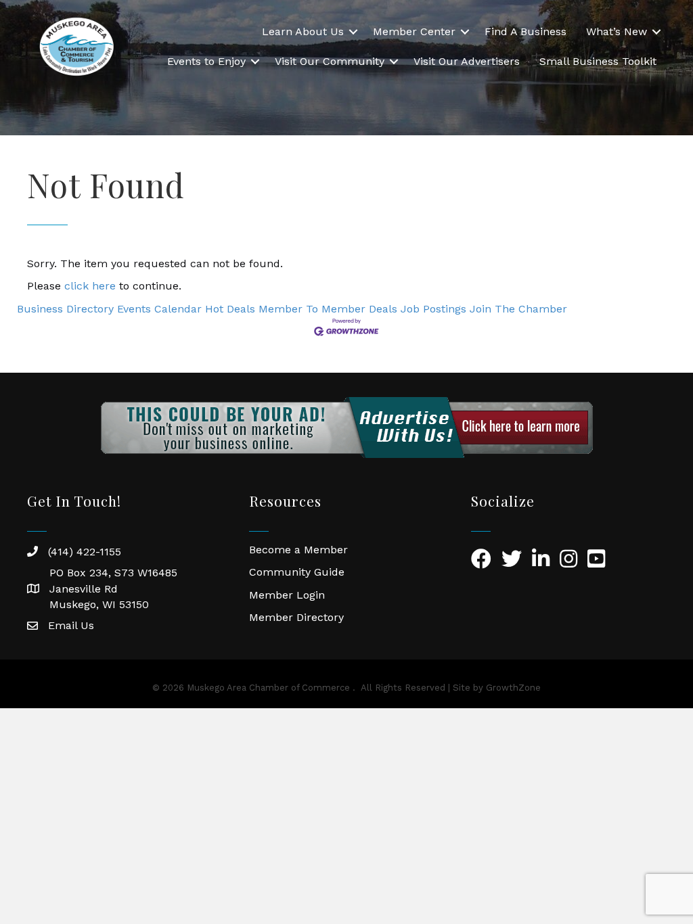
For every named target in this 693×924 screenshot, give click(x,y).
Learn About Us (303, 31)
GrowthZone (513, 688)
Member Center (414, 31)
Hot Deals (230, 308)
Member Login (287, 594)
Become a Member (298, 549)
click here (90, 285)
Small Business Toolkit (597, 61)
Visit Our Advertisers (466, 61)
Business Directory (65, 308)
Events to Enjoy (206, 61)
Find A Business (525, 31)
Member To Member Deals (328, 308)
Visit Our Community (329, 61)
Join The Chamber (518, 308)
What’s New (616, 31)
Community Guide (296, 571)
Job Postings (433, 308)
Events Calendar (159, 308)
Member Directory (296, 617)
